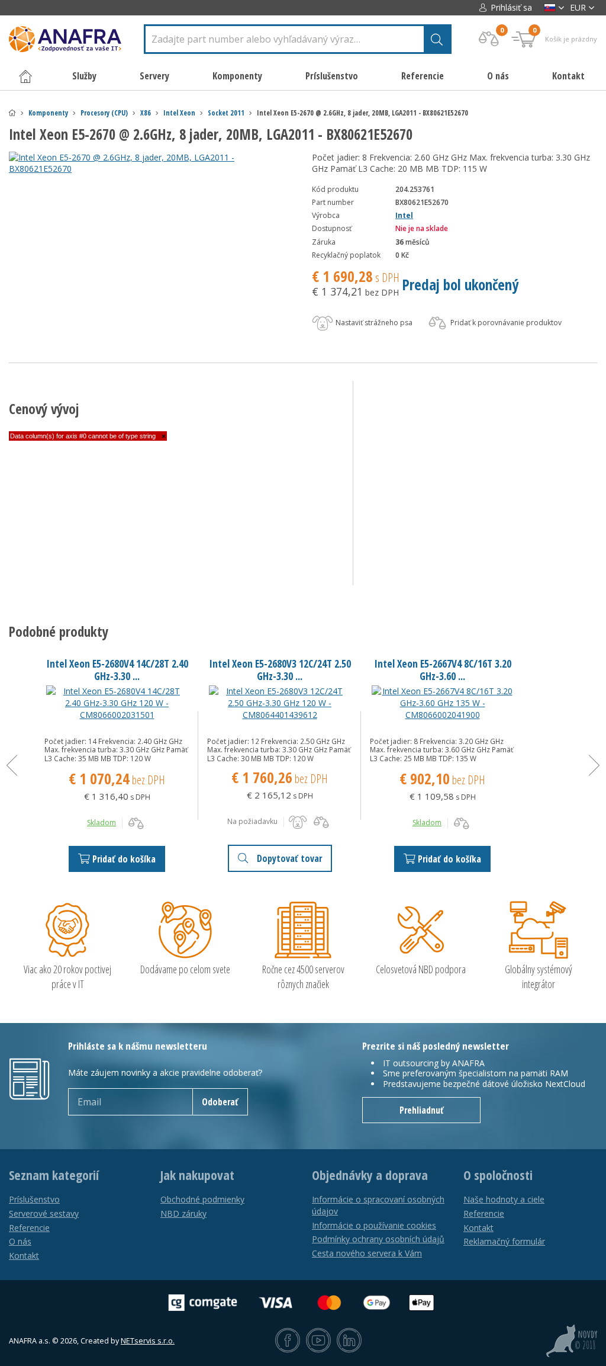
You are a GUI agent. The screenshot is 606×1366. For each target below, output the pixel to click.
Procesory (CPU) (104, 113)
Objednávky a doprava (370, 1175)
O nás (498, 75)
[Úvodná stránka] (12, 113)
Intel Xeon (179, 113)
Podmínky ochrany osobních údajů (378, 1239)
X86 (145, 113)
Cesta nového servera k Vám (367, 1253)
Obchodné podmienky (202, 1199)
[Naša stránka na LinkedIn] (349, 1341)
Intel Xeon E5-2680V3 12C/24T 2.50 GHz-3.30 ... (280, 669)
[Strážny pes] (297, 822)
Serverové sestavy (44, 1213)
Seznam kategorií (54, 1175)
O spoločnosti (498, 1175)
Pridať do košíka (124, 858)
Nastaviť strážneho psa (373, 323)
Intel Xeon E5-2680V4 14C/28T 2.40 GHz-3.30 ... (117, 669)
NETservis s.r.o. (148, 1341)
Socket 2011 (226, 113)
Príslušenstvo (34, 1199)
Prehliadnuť (421, 1110)
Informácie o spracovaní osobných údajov (378, 1205)
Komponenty (48, 113)
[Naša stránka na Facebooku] (287, 1341)
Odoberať (220, 1101)
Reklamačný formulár (504, 1241)
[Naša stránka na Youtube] (318, 1341)
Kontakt (568, 75)
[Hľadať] (437, 39)
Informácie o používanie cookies (374, 1225)
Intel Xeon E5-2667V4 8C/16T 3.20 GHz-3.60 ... (442, 669)
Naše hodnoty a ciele (503, 1199)
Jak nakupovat (197, 1175)
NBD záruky (183, 1213)
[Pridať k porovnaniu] (136, 823)
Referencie (422, 75)
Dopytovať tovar (289, 858)
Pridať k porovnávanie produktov (505, 323)
